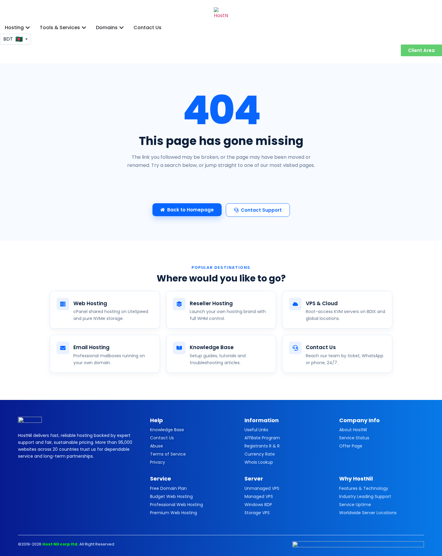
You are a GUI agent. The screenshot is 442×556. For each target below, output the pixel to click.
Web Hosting (90, 303)
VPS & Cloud (322, 303)
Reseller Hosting (211, 303)
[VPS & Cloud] (295, 304)
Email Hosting (91, 347)
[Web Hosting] (63, 304)
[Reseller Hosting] (179, 304)
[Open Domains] (121, 27)
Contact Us (321, 347)
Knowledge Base (212, 347)
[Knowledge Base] (179, 348)
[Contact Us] (295, 348)
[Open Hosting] (27, 27)
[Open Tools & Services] (83, 27)
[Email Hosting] (63, 348)
